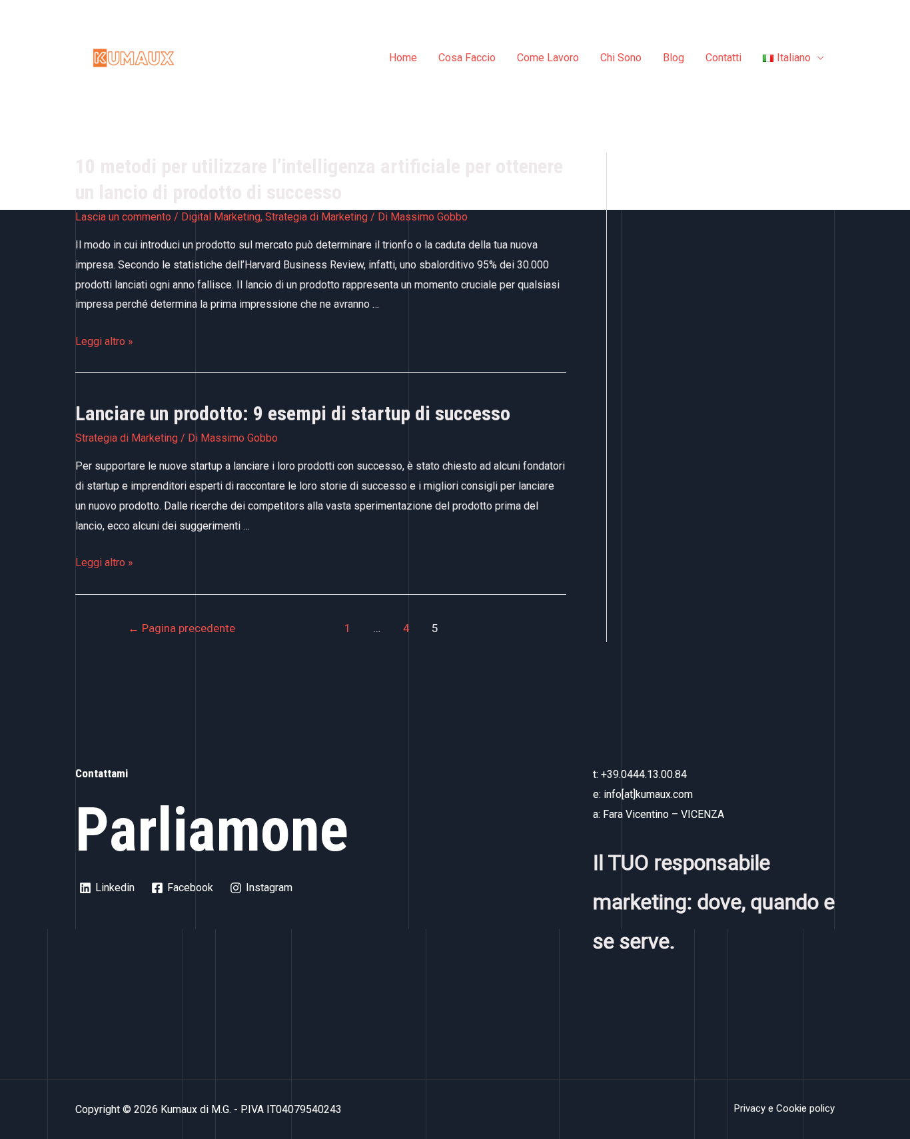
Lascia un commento (123, 216)
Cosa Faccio (467, 57)
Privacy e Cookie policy (784, 1108)
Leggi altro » (104, 341)
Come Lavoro (548, 57)
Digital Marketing (220, 216)
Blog (673, 57)
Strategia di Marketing (316, 216)
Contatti (723, 57)
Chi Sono (621, 57)
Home (403, 57)
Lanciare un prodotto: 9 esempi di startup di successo (292, 413)
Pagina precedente (181, 628)
